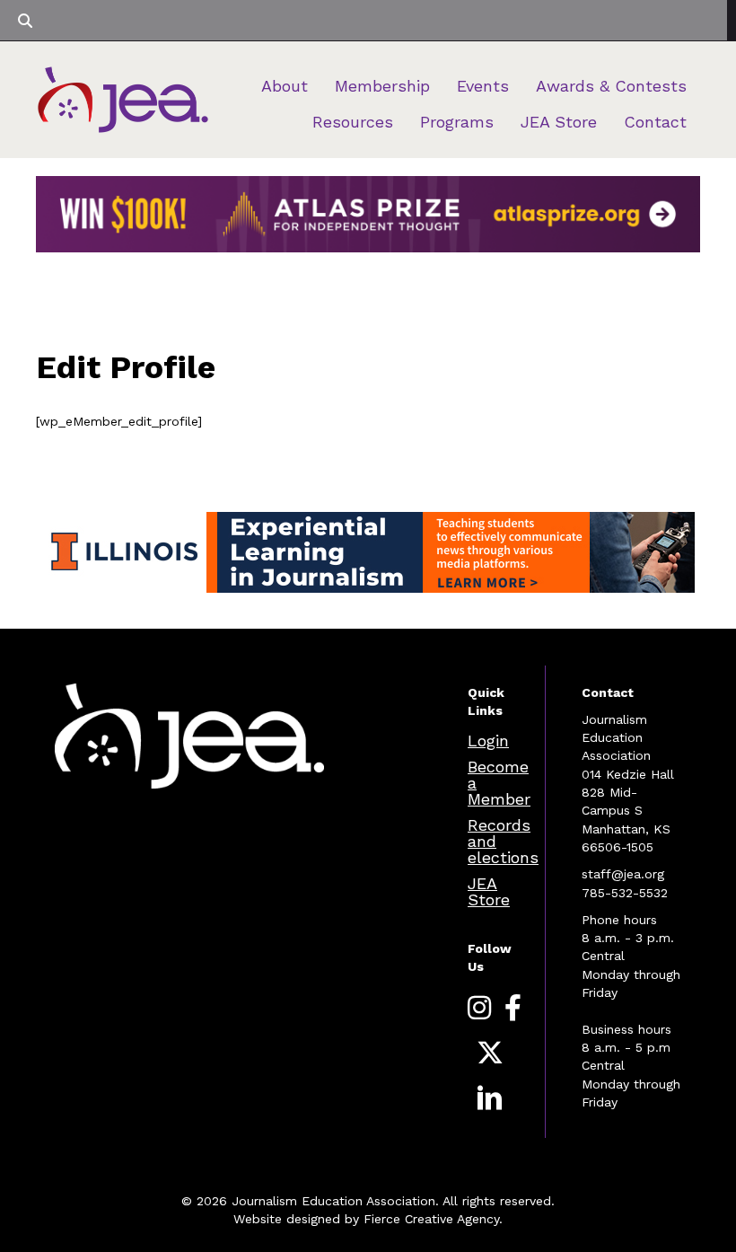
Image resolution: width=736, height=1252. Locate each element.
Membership (382, 85)
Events (483, 85)
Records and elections (503, 841)
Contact (655, 121)
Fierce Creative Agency (431, 1219)
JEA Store (559, 121)
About (284, 85)
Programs (457, 121)
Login (488, 740)
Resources (352, 121)
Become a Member (499, 782)
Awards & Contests (611, 85)
